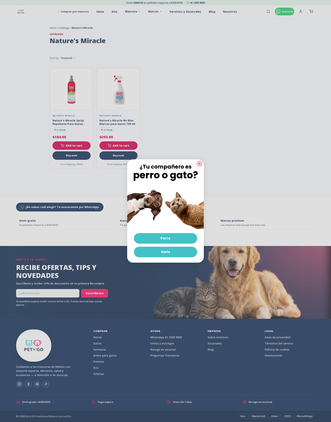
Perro (165, 238)
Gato (165, 251)
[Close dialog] (199, 163)
